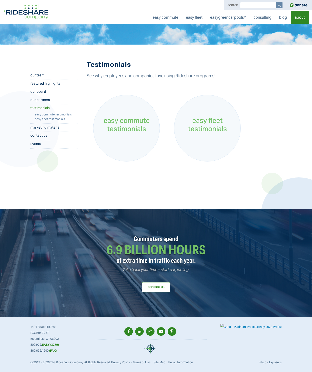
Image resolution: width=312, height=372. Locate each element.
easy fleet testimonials (50, 119)
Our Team (37, 75)
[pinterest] (172, 331)
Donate (301, 5)
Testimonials (40, 108)
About (300, 17)
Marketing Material (45, 127)
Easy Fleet (194, 17)
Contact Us (38, 135)
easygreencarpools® (228, 17)
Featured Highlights (45, 83)
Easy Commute (165, 17)
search (233, 5)
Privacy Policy (120, 362)
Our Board (38, 91)
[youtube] (161, 331)
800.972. (44, 345)
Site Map (159, 362)
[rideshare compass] (150, 348)
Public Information (180, 362)
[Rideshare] (26, 11)
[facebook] (128, 331)
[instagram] (150, 331)
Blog (283, 17)
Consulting (262, 17)
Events (35, 144)
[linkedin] (139, 331)
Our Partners (40, 100)
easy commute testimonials (53, 114)
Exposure (275, 362)
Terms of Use (141, 362)
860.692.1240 (43, 350)
